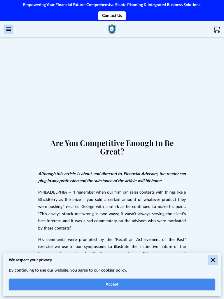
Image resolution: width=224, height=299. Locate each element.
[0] (216, 29)
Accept (112, 284)
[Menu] (8, 29)
